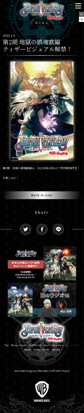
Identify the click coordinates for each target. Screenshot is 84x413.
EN (81, 19)
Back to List (42, 195)
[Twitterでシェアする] (25, 229)
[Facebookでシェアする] (42, 229)
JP (81, 14)
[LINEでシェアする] (58, 229)
